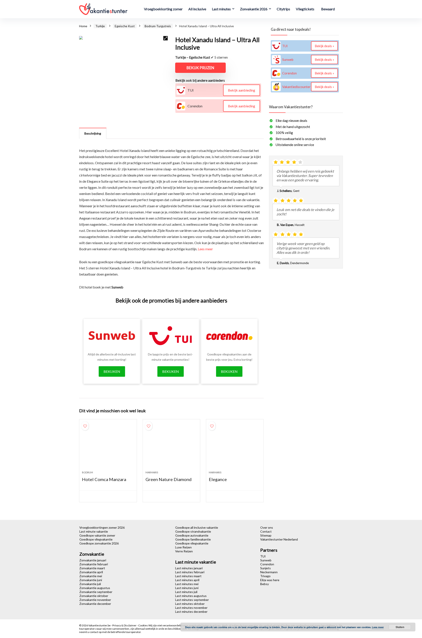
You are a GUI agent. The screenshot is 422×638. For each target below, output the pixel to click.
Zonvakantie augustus (94, 588)
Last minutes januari (189, 568)
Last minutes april (187, 580)
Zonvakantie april (91, 572)
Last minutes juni (186, 588)
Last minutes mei (186, 584)
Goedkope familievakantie (193, 539)
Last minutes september (192, 600)
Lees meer (205, 249)
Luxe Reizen (183, 547)
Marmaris (152, 472)
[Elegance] (235, 447)
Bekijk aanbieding (241, 90)
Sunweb (265, 560)
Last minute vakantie (93, 531)
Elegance (218, 479)
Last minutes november (191, 607)
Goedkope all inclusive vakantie (196, 527)
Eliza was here (269, 580)
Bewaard (328, 9)
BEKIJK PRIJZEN (200, 67)
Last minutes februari (189, 572)
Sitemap (265, 535)
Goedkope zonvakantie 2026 (99, 543)
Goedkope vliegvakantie (96, 539)
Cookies (143, 625)
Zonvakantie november (95, 600)
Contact (266, 531)
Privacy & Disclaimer (124, 625)
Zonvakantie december (95, 604)
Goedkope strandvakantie (193, 531)
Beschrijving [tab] (92, 133)
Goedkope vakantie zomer (97, 535)
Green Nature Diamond (169, 479)
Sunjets (265, 568)
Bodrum (87, 472)
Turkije (100, 26)
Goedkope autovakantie (191, 535)
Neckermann (269, 572)
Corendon (267, 564)
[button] (165, 38)
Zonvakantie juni (90, 580)
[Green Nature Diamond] (171, 447)
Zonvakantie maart (92, 568)
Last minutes (221, 9)
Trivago (265, 576)
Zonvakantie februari (93, 564)
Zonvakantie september (95, 592)
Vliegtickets (305, 9)
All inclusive (197, 9)
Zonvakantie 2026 (253, 9)
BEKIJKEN (112, 371)
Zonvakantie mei (90, 576)
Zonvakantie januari (92, 560)
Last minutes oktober (190, 604)
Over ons (266, 527)
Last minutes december (191, 611)
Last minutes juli (186, 592)
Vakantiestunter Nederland (279, 539)
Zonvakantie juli (90, 584)
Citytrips (283, 9)
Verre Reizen (184, 551)
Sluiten (400, 627)
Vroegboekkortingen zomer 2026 (102, 527)
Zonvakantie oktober (93, 596)
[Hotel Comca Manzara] (108, 447)
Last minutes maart (188, 576)
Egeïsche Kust (125, 26)
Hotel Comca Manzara (104, 479)
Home (83, 26)
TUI (263, 556)
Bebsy (264, 584)
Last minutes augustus (191, 596)
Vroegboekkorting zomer (163, 9)
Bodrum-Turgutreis (158, 26)
